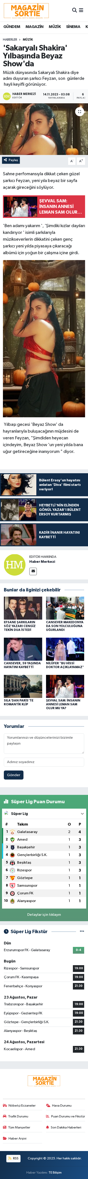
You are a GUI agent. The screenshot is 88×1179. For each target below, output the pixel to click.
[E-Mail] (33, 571)
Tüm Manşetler (19, 1127)
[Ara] (74, 10)
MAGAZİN (34, 27)
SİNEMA (73, 27)
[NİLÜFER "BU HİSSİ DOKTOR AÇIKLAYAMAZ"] (65, 649)
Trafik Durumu (18, 1116)
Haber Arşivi (17, 1138)
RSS (15, 1158)
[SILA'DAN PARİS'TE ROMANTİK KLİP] (23, 686)
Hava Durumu (62, 1105)
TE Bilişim (55, 1172)
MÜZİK (55, 27)
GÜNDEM (11, 27)
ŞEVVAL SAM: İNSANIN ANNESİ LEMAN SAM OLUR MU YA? (63, 704)
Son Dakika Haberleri (66, 1127)
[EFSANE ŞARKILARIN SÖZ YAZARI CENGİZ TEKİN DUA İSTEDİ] (23, 608)
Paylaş (13, 160)
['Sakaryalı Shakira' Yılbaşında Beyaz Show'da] (44, 129)
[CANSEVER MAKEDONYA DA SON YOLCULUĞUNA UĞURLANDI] (65, 608)
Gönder (13, 775)
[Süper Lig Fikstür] (82, 932)
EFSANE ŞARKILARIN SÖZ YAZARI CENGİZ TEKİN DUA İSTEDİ (20, 626)
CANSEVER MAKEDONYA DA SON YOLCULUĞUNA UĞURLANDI (64, 626)
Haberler (10, 39)
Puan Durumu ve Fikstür (68, 1116)
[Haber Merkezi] (14, 565)
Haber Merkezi (42, 561)
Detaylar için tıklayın (44, 915)
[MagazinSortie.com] (26, 10)
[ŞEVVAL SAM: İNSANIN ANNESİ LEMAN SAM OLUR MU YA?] (65, 686)
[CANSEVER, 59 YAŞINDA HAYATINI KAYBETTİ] (23, 649)
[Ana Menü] (81, 10)
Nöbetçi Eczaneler (22, 1105)
